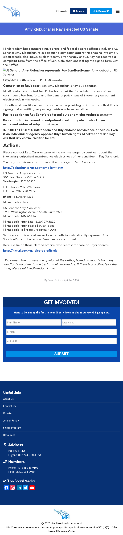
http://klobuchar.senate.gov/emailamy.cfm (33, 167)
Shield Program (12, 427)
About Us (8, 398)
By (52, 280)
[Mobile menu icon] (117, 11)
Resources (9, 435)
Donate (7, 413)
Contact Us (9, 406)
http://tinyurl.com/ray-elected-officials (30, 250)
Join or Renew (11, 420)
